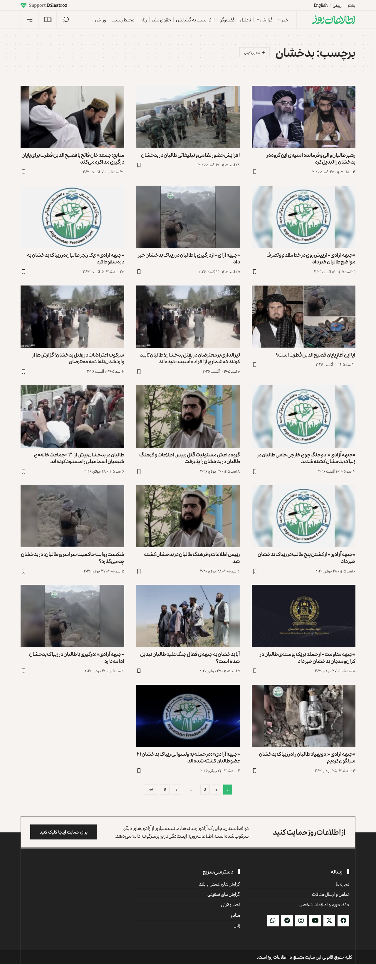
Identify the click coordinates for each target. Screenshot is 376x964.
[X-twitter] (329, 920)
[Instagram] (301, 920)
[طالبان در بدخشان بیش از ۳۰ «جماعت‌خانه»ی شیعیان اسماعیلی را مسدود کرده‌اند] (72, 416)
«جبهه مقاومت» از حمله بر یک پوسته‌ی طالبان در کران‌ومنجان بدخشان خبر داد (307, 657)
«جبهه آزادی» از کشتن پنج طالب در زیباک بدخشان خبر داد (306, 557)
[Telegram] (287, 920)
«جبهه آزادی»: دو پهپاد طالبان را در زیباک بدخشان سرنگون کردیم (307, 757)
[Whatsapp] (273, 920)
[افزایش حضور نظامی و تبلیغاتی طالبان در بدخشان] (188, 117)
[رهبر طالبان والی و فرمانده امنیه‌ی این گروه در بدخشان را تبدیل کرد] (303, 117)
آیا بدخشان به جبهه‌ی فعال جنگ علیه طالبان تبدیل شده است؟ (190, 657)
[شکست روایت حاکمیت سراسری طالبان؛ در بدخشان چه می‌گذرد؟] (72, 516)
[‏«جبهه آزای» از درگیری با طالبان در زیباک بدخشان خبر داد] (188, 217)
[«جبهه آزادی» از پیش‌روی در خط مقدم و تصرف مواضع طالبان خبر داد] (303, 217)
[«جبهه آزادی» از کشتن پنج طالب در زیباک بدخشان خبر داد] (303, 516)
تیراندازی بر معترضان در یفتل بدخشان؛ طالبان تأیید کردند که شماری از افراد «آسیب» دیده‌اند (190, 358)
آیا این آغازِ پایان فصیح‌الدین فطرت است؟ (315, 355)
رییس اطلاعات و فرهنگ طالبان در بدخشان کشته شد (192, 557)
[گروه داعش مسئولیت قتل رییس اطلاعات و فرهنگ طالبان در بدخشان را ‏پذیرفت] (188, 416)
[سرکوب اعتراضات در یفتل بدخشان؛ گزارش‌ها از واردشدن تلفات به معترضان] (72, 316)
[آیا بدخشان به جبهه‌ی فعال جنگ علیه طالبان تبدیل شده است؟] (188, 616)
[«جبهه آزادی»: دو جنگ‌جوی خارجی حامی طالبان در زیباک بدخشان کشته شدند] (303, 416)
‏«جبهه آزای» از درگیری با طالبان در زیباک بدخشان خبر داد (189, 258)
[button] (66, 20)
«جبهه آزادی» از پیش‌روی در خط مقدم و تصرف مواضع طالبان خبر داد (310, 258)
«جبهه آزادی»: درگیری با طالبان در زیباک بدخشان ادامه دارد (76, 657)
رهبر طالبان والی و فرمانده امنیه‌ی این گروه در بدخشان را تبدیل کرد (310, 158)
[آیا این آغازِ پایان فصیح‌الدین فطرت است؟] (303, 316)
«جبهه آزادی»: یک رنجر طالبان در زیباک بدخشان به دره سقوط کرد (75, 258)
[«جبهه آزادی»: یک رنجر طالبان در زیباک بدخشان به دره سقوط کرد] (72, 217)
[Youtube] (315, 920)
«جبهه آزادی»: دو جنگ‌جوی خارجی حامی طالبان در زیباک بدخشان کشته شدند (306, 457)
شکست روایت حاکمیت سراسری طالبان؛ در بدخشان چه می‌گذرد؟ (72, 557)
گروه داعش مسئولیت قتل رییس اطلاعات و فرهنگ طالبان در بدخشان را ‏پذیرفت (189, 457)
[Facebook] (343, 920)
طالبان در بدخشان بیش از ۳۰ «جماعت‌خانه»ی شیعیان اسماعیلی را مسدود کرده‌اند (79, 457)
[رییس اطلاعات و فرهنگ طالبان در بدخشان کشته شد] (188, 516)
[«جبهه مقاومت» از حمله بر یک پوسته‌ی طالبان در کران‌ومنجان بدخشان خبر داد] (303, 616)
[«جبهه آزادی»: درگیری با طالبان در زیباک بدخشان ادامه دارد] (72, 616)
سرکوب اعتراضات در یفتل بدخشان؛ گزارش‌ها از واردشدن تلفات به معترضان (78, 358)
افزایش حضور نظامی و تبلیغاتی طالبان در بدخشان (190, 155)
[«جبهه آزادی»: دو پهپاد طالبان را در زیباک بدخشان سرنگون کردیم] (303, 716)
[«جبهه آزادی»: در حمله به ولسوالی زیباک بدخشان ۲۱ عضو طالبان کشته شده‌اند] (188, 716)
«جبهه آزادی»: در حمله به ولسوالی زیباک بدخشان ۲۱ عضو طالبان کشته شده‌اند (188, 757)
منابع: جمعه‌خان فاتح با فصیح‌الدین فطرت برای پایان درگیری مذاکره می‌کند (72, 158)
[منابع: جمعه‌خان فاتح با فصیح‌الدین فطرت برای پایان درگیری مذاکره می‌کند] (72, 117)
